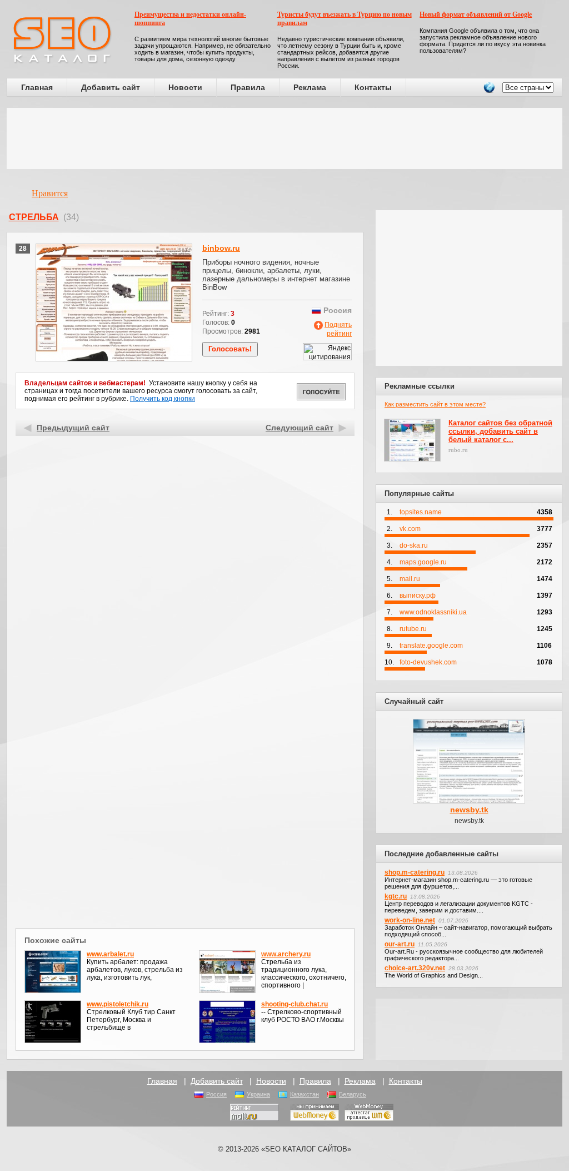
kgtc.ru (396, 896)
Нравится (50, 193)
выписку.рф (418, 595)
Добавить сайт (110, 87)
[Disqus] (185, 781)
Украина (258, 1094)
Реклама (309, 87)
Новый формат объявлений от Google (476, 14)
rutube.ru (413, 629)
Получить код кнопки (162, 399)
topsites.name (421, 512)
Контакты (373, 87)
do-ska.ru (414, 545)
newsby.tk (469, 809)
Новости (185, 87)
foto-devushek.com (428, 662)
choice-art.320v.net (415, 968)
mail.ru (410, 579)
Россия (216, 1094)
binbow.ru (221, 248)
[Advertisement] (284, 138)
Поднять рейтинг (338, 329)
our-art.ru (400, 944)
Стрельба (34, 217)
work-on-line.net (410, 920)
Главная (37, 87)
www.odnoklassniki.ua (433, 612)
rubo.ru (458, 449)
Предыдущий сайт (73, 427)
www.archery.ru (286, 954)
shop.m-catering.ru (415, 872)
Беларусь (352, 1094)
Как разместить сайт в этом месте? (435, 404)
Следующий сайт (299, 427)
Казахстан (304, 1094)
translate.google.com (431, 645)
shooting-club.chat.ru (294, 1004)
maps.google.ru (423, 562)
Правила (248, 87)
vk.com (410, 529)
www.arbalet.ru (110, 954)
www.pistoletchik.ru (117, 1004)
